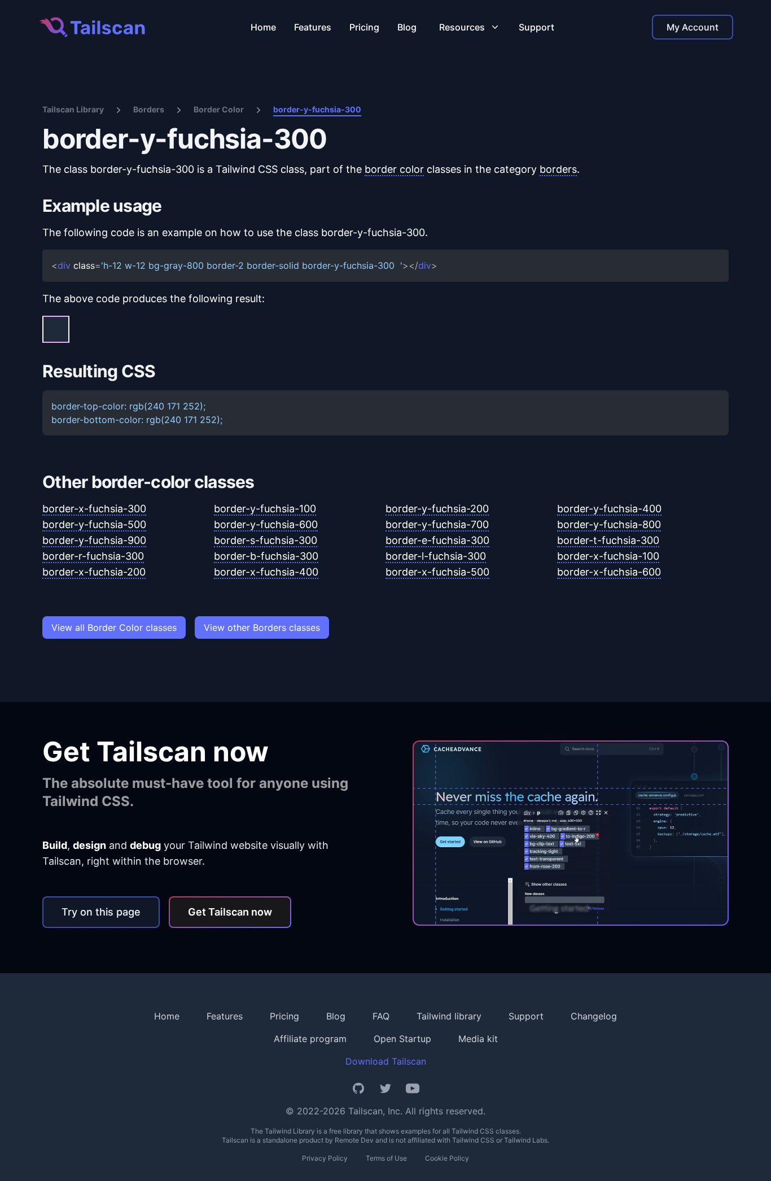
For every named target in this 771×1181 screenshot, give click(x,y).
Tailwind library (449, 1016)
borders (558, 169)
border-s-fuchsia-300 (265, 540)
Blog (407, 27)
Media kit (478, 1038)
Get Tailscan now (230, 912)
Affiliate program (310, 1038)
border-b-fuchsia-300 (266, 556)
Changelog (594, 1016)
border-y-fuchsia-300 (317, 109)
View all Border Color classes (114, 627)
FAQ (381, 1016)
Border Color (219, 109)
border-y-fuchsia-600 (266, 524)
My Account (693, 27)
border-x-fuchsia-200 (94, 572)
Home (263, 27)
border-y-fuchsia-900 (94, 540)
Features (312, 27)
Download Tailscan (385, 1061)
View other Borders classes (262, 627)
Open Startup (402, 1038)
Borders (148, 109)
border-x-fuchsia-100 (608, 556)
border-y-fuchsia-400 (609, 509)
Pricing (364, 27)
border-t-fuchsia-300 (608, 540)
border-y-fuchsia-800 (609, 524)
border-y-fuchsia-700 (437, 524)
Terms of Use (386, 1158)
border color (394, 169)
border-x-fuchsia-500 (437, 572)
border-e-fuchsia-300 (437, 540)
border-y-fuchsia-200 (437, 509)
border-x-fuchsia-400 (266, 572)
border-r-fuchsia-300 (93, 556)
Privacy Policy (325, 1158)
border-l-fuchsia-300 (436, 556)
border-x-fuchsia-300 (94, 509)
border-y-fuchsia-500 (94, 524)
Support (536, 27)
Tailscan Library (73, 109)
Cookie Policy (447, 1158)
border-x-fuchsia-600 (609, 572)
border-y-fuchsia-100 (265, 509)
